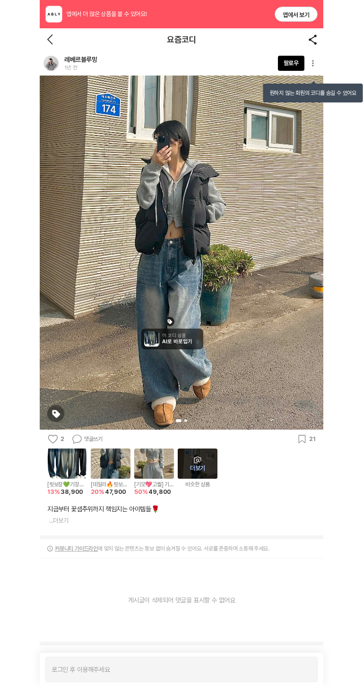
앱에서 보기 (296, 14)
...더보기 (59, 520)
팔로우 (291, 63)
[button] (51, 63)
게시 (305, 669)
